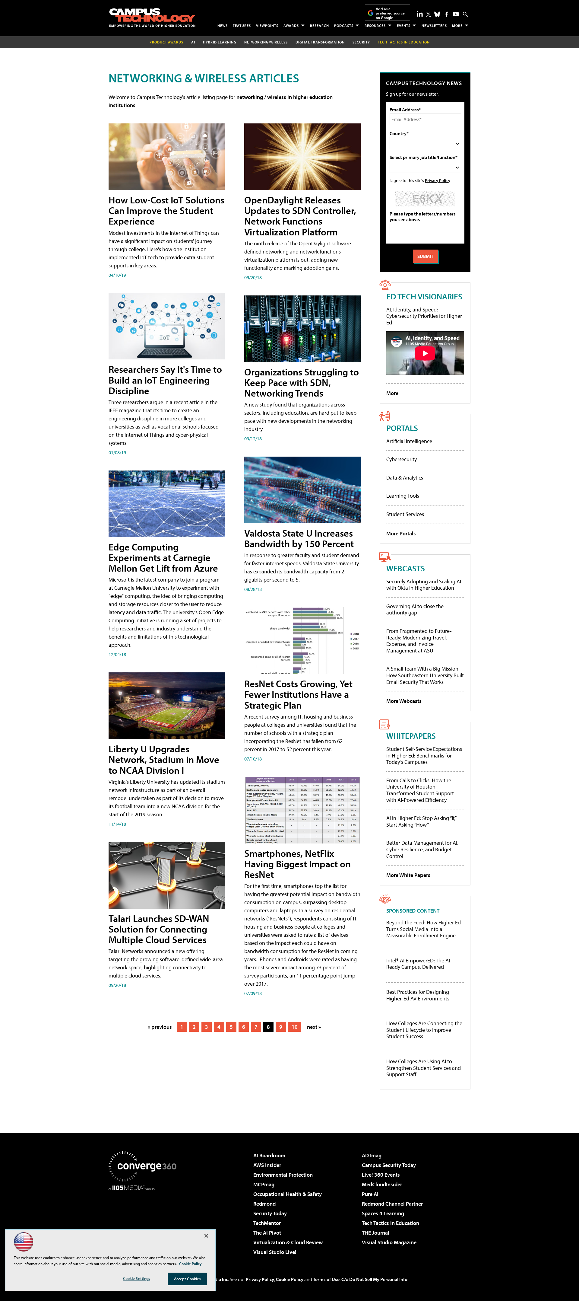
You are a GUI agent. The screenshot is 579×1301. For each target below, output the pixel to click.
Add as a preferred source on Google (390, 13)
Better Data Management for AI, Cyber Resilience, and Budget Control (422, 849)
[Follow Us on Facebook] (447, 14)
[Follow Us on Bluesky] (437, 14)
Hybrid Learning (219, 42)
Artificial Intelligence (409, 441)
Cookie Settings (136, 1278)
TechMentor (267, 1223)
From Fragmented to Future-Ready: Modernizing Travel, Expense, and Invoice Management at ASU (419, 640)
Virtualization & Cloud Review (288, 1242)
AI (193, 42)
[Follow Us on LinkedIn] (420, 14)
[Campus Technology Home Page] (152, 17)
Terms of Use (326, 1279)
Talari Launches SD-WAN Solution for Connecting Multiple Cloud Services (159, 928)
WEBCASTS (405, 568)
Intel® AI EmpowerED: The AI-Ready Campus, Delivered (419, 963)
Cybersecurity (401, 459)
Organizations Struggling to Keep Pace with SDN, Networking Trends (301, 382)
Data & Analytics (404, 477)
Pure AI (370, 1194)
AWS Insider (267, 1165)
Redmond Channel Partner (392, 1203)
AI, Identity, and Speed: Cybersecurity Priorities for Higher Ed (424, 316)
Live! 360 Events (381, 1174)
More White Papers (408, 875)
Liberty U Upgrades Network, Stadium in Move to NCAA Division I (164, 759)
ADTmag (371, 1155)
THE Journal (375, 1232)
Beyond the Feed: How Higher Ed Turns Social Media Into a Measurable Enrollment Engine (423, 929)
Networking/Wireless (266, 42)
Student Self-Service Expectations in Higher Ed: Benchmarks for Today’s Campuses (424, 755)
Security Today (270, 1213)
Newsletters (434, 25)
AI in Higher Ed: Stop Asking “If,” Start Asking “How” (421, 821)
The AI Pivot (267, 1232)
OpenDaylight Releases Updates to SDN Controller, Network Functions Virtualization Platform (300, 216)
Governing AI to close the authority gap (415, 609)
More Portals (401, 533)
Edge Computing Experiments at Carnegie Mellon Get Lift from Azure (163, 557)
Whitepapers (411, 735)
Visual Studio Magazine (389, 1242)
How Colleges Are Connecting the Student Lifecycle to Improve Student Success (424, 1030)
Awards (291, 25)
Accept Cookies (187, 1278)
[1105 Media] (145, 1221)
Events (403, 25)
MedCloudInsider (382, 1184)
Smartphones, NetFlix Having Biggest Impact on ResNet (297, 863)
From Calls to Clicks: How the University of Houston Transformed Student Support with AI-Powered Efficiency (420, 790)
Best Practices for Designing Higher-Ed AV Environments (417, 995)
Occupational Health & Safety (287, 1194)
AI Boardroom (269, 1155)
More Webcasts (404, 700)
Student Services (405, 514)
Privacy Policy (437, 180)
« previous (160, 1026)
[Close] (206, 1235)
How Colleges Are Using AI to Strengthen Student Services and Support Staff (423, 1068)
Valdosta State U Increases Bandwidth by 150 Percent (299, 538)
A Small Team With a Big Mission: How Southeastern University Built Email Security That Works (425, 675)
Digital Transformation (320, 42)
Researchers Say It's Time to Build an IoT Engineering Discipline (165, 379)
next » (314, 1026)
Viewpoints (267, 25)
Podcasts (343, 25)
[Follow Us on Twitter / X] (428, 14)
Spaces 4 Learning (383, 1213)
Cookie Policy (289, 1279)
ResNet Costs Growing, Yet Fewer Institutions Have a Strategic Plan (298, 694)
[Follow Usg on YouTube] (456, 14)
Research (319, 25)
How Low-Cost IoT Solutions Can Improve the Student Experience (166, 210)
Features (242, 25)
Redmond (264, 1203)
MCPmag (263, 1184)
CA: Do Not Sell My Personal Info (374, 1279)
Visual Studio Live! (274, 1251)
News (222, 25)
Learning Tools (402, 495)
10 (295, 1026)
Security (361, 42)
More (457, 25)
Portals (402, 428)
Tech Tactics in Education (390, 1223)
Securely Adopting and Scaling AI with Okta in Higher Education (423, 585)
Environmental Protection (283, 1174)
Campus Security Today (389, 1165)
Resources (375, 25)
